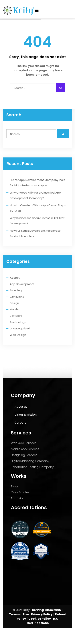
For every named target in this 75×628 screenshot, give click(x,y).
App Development (22, 284)
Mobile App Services (25, 449)
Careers (20, 422)
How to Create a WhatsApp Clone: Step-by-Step (38, 208)
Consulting (17, 297)
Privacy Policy (42, 614)
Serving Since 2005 (46, 610)
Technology (18, 322)
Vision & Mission (26, 414)
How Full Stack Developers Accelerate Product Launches (35, 233)
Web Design (18, 335)
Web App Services (23, 443)
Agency (15, 278)
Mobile (14, 309)
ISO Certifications (42, 621)
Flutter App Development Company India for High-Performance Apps (37, 182)
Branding (16, 290)
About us (21, 407)
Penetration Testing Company (32, 467)
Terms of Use (19, 614)
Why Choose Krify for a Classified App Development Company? (35, 195)
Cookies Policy (39, 619)
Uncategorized (20, 328)
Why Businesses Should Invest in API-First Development (37, 220)
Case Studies (20, 492)
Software (16, 316)
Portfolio (17, 498)
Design (14, 303)
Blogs (15, 486)
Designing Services (24, 455)
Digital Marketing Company (30, 461)
